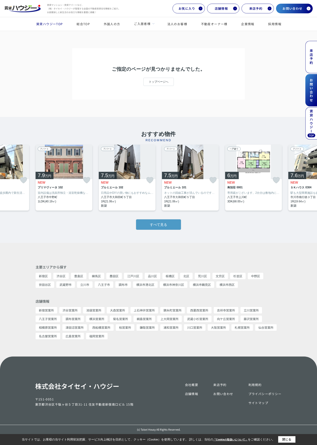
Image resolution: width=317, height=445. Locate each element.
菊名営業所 (120, 319)
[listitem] (64, 178)
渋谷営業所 (70, 310)
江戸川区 (133, 276)
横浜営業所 (96, 319)
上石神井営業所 (144, 310)
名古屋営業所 (48, 336)
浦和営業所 (171, 327)
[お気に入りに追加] (23, 180)
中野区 (255, 276)
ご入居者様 (142, 24)
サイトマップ (258, 403)
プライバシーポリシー (265, 394)
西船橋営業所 (101, 327)
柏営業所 (125, 327)
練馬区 (96, 276)
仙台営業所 (265, 327)
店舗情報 (221, 8)
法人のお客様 (177, 24)
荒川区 (202, 276)
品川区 (152, 276)
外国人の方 (112, 24)
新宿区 (43, 276)
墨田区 (114, 276)
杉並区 (237, 276)
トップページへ (158, 81)
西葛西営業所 (199, 310)
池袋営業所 (93, 310)
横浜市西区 (227, 284)
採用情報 (274, 24)
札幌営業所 (242, 327)
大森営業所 (117, 310)
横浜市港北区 (145, 284)
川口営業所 (194, 327)
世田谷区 (45, 284)
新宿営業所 (46, 310)
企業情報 (247, 24)
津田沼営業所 (75, 327)
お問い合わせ (292, 8)
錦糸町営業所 (172, 310)
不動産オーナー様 (214, 24)
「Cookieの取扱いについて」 (230, 439)
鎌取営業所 (147, 327)
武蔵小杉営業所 (197, 319)
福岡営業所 (96, 336)
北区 (186, 276)
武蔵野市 (66, 284)
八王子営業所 (48, 319)
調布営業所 (73, 319)
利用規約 (255, 385)
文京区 (220, 276)
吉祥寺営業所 (226, 310)
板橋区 (170, 276)
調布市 (123, 284)
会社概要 (191, 385)
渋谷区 (61, 276)
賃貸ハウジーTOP (49, 24)
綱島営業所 (144, 319)
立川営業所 (251, 310)
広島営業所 (73, 336)
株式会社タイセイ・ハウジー (77, 386)
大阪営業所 (218, 327)
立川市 (84, 284)
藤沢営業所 (251, 319)
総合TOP (83, 24)
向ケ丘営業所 (226, 319)
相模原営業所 (48, 327)
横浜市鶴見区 (202, 284)
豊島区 (78, 276)
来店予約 (256, 8)
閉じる (286, 439)
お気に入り (187, 8)
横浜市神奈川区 (173, 284)
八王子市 (104, 284)
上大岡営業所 (169, 319)
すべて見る (158, 224)
